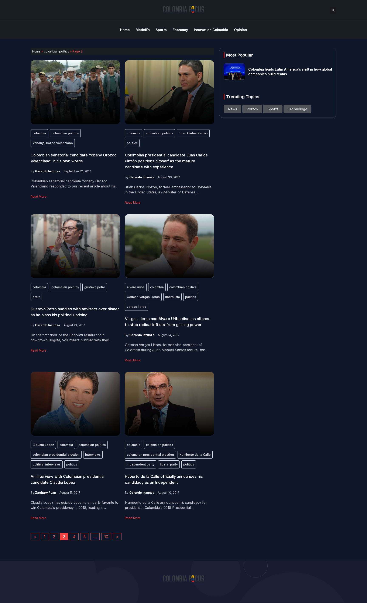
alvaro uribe (136, 287)
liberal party (169, 464)
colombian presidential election (56, 454)
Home (36, 51)
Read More (38, 196)
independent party (140, 464)
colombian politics (56, 51)
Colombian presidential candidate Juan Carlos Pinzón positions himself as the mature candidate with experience (166, 161)
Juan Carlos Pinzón (193, 133)
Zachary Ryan (45, 492)
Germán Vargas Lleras (143, 297)
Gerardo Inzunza (47, 171)
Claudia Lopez (43, 445)
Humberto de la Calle (195, 454)
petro (36, 297)
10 (106, 536)
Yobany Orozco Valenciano (52, 143)
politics (132, 143)
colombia (39, 133)
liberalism (172, 297)
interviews (93, 454)
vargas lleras (136, 306)
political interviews (46, 464)
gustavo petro (94, 287)
